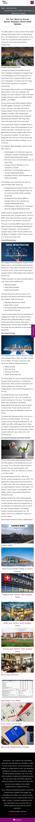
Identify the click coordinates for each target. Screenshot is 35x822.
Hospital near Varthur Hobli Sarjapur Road (17, 596)
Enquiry (18, 820)
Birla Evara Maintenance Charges (15, 747)
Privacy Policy (13, 814)
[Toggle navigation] (32, 2)
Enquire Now (33, 331)
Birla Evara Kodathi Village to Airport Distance (17, 570)
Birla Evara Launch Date (11, 724)
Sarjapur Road (11, 8)
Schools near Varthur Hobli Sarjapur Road (18, 650)
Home (3, 8)
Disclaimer (23, 814)
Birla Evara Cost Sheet (10, 701)
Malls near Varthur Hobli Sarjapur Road (17, 624)
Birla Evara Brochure (10, 675)
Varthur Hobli (6, 545)
